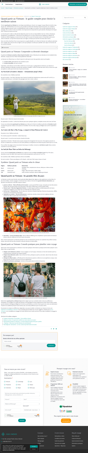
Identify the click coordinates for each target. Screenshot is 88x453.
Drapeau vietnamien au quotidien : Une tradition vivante (17, 318)
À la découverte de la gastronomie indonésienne (76, 93)
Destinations (9, 4)
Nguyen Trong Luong (36, 16)
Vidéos (39, 443)
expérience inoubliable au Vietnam (9, 309)
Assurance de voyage (60, 443)
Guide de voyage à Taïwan (69, 28)
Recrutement (66, 59)
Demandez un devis (59, 436)
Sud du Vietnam (68, 45)
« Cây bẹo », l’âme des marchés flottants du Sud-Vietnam (17, 323)
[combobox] (26, 406)
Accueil (2, 8)
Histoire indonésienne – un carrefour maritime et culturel (77, 100)
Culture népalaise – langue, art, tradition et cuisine (78, 70)
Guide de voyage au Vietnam (17, 16)
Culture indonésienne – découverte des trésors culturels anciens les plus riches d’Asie (77, 85)
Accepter (34, 446)
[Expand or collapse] (56, 47)
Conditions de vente (59, 438)
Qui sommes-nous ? (42, 436)
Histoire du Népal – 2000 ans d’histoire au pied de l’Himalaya (77, 77)
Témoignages (41, 441)
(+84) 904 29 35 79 (7, 441)
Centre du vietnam (68, 43)
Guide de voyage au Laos (69, 51)
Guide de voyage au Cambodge (70, 49)
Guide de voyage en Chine (69, 26)
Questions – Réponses (60, 446)
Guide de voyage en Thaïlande (70, 47)
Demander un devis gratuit (77, 4)
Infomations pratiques (18, 8)
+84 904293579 (66, 420)
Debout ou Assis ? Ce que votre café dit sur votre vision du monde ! (20, 320)
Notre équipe (41, 438)
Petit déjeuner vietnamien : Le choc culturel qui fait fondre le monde (20, 324)
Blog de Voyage (9, 8)
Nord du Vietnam (68, 41)
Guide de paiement (59, 441)
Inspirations (18, 4)
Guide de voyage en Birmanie (70, 57)
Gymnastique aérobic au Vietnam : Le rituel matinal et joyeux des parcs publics (23, 321)
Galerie (73, 446)
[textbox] (26, 406)
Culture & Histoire (67, 33)
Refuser (34, 449)
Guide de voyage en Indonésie (70, 55)
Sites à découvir (66, 31)
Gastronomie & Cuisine (68, 35)
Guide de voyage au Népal (69, 53)
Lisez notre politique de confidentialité (14, 449)
